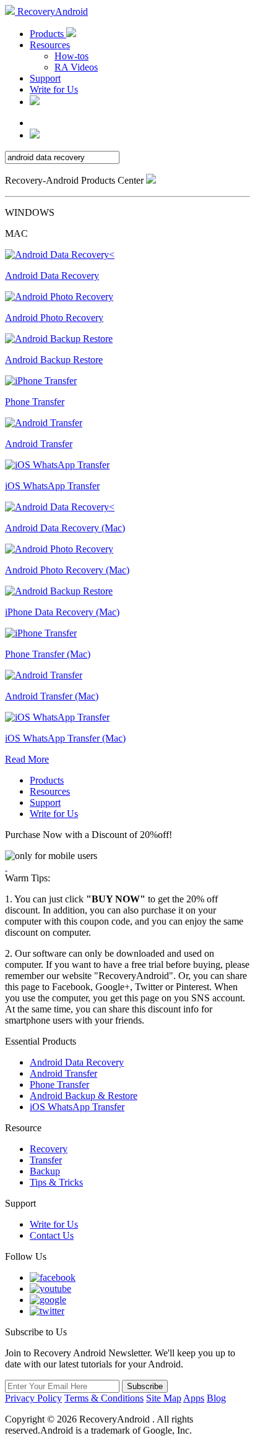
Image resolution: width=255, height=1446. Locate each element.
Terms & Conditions (104, 1398)
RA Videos (76, 67)
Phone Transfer (59, 1084)
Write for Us (54, 89)
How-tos (71, 56)
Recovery (48, 1149)
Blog (216, 1398)
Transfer (46, 1160)
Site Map (163, 1398)
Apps (193, 1398)
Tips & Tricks (56, 1182)
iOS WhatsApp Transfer (77, 1107)
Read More (27, 759)
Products (48, 33)
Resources (50, 45)
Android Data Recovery (77, 1062)
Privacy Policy (33, 1398)
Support (45, 78)
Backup (45, 1171)
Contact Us (52, 1235)
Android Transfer (63, 1073)
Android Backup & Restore (83, 1095)
